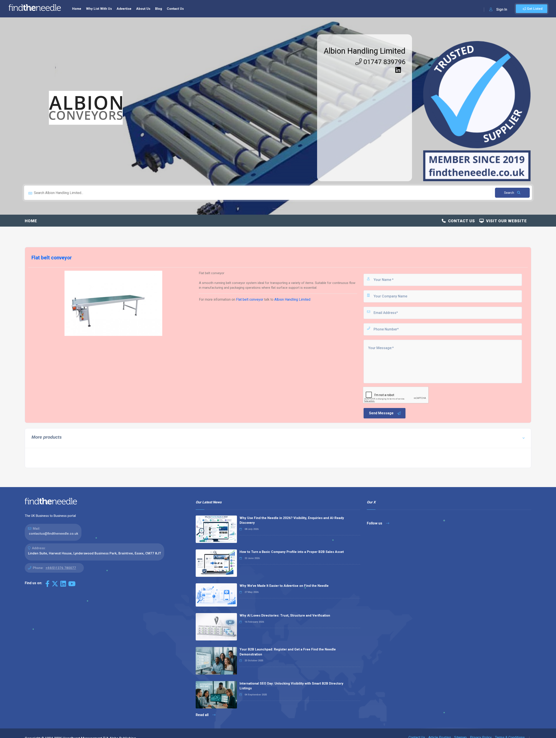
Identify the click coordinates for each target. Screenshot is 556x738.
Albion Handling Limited (364, 51)
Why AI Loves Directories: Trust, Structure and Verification (285, 615)
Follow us (375, 523)
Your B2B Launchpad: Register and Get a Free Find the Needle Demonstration (288, 651)
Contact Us (175, 9)
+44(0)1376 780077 (60, 568)
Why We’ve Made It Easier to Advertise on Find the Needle (284, 586)
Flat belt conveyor (249, 299)
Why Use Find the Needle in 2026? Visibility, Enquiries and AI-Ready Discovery (292, 520)
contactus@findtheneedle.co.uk (53, 534)
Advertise (124, 9)
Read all (202, 715)
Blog (158, 9)
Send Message (381, 413)
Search (509, 193)
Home (76, 9)
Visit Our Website (505, 221)
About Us (143, 9)
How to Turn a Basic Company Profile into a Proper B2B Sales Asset (292, 552)
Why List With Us (99, 9)
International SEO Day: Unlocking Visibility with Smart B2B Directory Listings (291, 686)
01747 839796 (383, 62)
